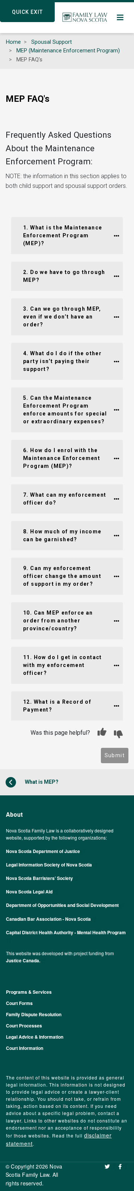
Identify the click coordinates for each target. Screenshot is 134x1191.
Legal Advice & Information (34, 1036)
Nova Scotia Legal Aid (29, 891)
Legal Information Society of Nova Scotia (49, 864)
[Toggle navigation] (120, 17)
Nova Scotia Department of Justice (43, 851)
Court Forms (19, 1003)
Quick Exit (27, 12)
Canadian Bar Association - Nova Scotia (48, 919)
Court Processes (24, 1025)
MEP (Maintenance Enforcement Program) (68, 50)
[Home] (85, 17)
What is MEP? (41, 782)
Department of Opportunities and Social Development (62, 905)
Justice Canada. (23, 960)
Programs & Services (29, 992)
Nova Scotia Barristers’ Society (39, 878)
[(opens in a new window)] (111, 1166)
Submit (115, 755)
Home (13, 42)
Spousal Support (51, 42)
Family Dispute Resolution (33, 1014)
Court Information (24, 1048)
